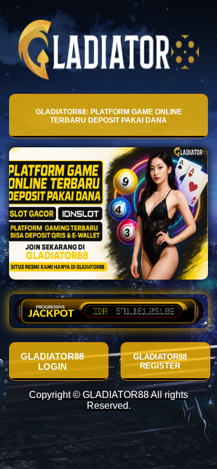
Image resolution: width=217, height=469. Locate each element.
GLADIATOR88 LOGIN (52, 361)
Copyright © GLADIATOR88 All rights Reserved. (108, 400)
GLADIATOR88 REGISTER (160, 361)
